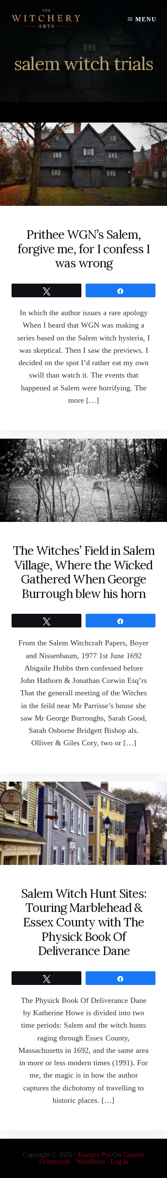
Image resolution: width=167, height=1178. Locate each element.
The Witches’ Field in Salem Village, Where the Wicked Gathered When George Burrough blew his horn (84, 572)
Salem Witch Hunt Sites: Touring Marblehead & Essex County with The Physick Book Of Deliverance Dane (83, 922)
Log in (119, 1161)
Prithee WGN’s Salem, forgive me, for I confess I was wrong (84, 249)
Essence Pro (94, 1154)
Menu (146, 19)
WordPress (90, 1161)
